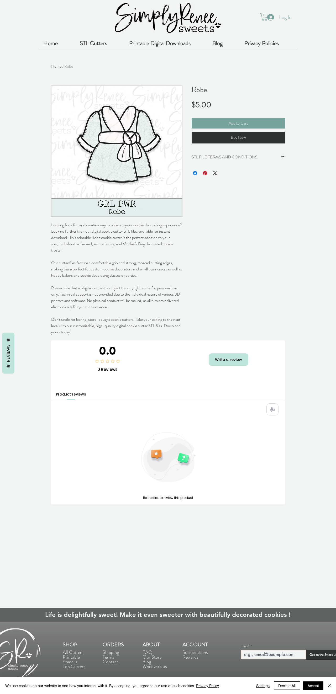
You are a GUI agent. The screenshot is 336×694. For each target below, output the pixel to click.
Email (245, 646)
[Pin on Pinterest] (205, 173)
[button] (264, 17)
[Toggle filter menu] (272, 409)
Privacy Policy (207, 685)
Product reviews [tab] (71, 394)
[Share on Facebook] (195, 173)
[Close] (330, 685)
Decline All (287, 685)
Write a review (228, 359)
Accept (313, 685)
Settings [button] (263, 685)
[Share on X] (215, 173)
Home (56, 66)
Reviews (8, 353)
